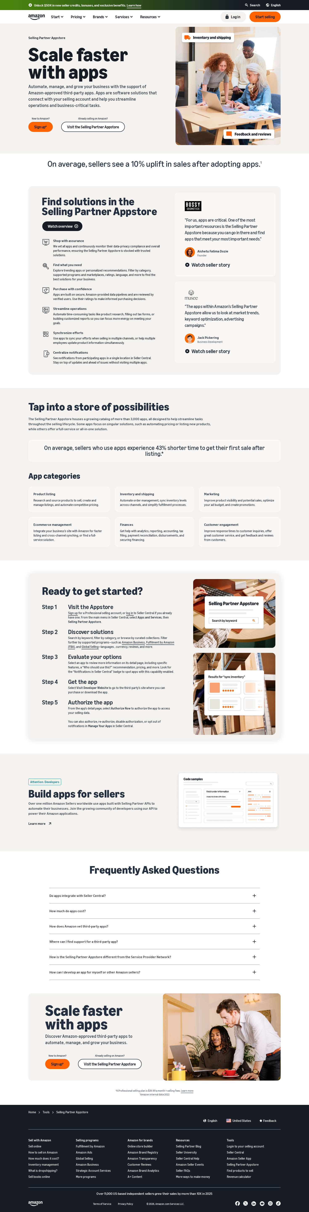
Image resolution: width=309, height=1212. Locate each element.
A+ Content (135, 1176)
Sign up (73, 613)
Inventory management (43, 1164)
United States (241, 1120)
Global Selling (90, 646)
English (212, 1120)
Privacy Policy (125, 1204)
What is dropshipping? (42, 1170)
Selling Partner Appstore (243, 1164)
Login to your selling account (245, 1146)
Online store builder (140, 1146)
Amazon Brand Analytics (143, 1170)
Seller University (186, 1152)
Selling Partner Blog (188, 1146)
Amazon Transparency (142, 1158)
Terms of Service (102, 1204)
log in (130, 613)
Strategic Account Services (93, 1170)
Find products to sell (240, 1170)
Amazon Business (133, 642)
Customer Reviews (139, 1164)
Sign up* (40, 127)
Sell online (34, 1146)
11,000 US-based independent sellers (129, 1193)
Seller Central (235, 1152)
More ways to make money (193, 1176)
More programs (86, 1176)
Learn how (134, 5)
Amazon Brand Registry (143, 1152)
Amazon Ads (84, 1152)
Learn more (37, 823)
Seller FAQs (183, 1170)
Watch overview (60, 226)
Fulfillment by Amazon (90, 1146)
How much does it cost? (43, 1158)
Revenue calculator (239, 1176)
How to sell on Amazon (43, 1152)
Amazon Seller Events (190, 1164)
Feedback (269, 1120)
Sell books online (39, 1176)
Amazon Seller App (239, 1158)
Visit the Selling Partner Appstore (93, 127)
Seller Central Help (187, 1158)
